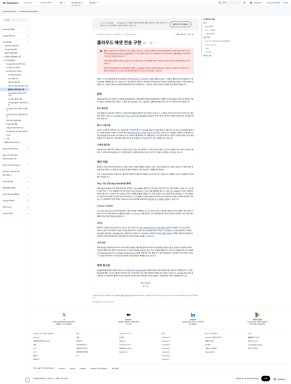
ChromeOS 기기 (125, 345)
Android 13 (166, 352)
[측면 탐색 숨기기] (27, 380)
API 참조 (208, 345)
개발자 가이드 (209, 341)
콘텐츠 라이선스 (125, 295)
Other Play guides (29, 11)
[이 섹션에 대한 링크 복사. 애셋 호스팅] (112, 265)
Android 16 (166, 341)
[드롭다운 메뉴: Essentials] (35, 2)
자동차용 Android (125, 348)
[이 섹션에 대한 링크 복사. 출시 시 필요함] (112, 125)
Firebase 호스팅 (105, 253)
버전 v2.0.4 (109, 211)
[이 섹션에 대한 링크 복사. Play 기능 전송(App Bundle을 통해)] (133, 183)
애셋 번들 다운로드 (165, 233)
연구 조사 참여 (253, 348)
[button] (13, 29)
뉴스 (34, 352)
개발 (61, 3)
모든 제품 (115, 368)
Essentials (28, 3)
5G (77, 356)
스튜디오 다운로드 (211, 348)
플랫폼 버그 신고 (253, 337)
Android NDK (209, 352)
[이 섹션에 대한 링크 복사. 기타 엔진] (108, 243)
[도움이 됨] (189, 34)
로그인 (286, 3)
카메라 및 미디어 (81, 348)
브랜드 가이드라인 (62, 378)
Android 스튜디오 (273, 3)
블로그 (94, 3)
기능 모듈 (137, 188)
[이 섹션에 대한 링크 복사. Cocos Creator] (115, 206)
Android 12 (166, 356)
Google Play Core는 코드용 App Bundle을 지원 (132, 116)
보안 (34, 345)
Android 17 (166, 337)
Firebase (83, 368)
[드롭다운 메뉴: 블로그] (100, 2)
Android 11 (166, 359)
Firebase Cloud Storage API (127, 253)
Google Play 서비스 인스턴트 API (120, 53)
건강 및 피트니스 (81, 345)
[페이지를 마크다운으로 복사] (151, 43)
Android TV (123, 352)
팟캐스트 (36, 359)
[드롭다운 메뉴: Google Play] (84, 2)
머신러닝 (79, 341)
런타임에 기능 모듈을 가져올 (158, 199)
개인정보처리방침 (82, 352)
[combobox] (229, 3)
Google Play (76, 3)
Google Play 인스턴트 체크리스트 (142, 133)
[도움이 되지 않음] (192, 34)
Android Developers (103, 34)
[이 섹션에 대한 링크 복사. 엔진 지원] (110, 162)
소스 (34, 348)
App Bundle (139, 270)
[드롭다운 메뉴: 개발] (66, 2)
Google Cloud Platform (98, 368)
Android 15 (166, 345)
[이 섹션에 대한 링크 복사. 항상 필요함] (110, 108)
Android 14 (166, 348)
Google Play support (255, 345)
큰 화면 (121, 337)
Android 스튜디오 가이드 (213, 337)
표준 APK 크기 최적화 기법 (141, 79)
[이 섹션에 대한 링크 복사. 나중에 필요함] (112, 145)
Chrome (72, 368)
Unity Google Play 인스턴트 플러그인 (153, 228)
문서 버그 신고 (253, 341)
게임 (77, 337)
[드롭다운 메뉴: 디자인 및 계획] (54, 2)
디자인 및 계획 (46, 3)
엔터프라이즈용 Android (41, 341)
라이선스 (50, 378)
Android (36, 337)
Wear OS (122, 341)
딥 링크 (140, 68)
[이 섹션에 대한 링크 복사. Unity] (104, 223)
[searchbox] (15, 20)
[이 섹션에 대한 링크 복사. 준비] (104, 94)
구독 (265, 378)
